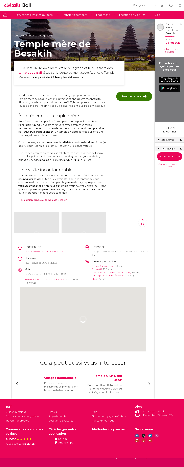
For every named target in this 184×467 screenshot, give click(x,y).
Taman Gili (97, 269)
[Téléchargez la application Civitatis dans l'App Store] (169, 80)
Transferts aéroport (74, 15)
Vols (157, 15)
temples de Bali (30, 72)
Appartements (57, 416)
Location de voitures (132, 15)
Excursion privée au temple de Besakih (44, 279)
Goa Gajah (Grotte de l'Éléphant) (108, 275)
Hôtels (53, 412)
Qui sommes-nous (103, 420)
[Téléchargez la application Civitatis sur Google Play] (169, 88)
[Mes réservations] (162, 5)
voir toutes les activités (169, 50)
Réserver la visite (131, 96)
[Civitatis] (13, 462)
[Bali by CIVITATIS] (13, 5)
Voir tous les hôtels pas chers (169, 165)
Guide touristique (5, 15)
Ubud (94, 279)
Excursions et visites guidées (34, 15)
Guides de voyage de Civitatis (109, 416)
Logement (103, 15)
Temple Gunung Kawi (102, 266)
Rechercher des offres (170, 156)
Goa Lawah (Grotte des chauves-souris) (111, 272)
